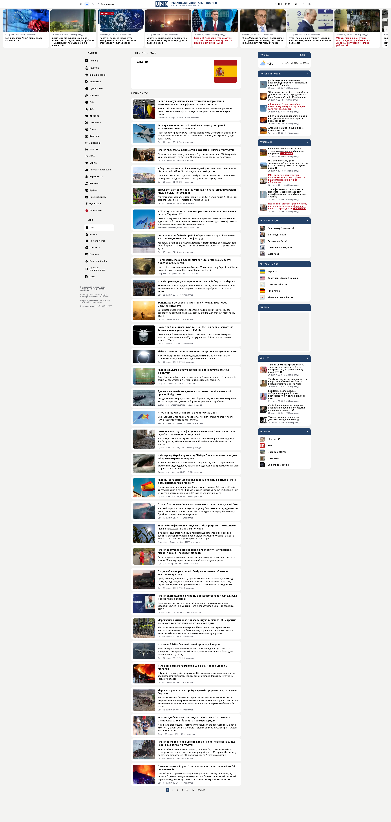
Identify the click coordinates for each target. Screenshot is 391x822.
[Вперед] (387, 29)
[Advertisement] (284, 332)
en (303, 3)
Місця (153, 53)
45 (192, 789)
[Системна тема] (87, 4)
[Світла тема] (81, 4)
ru (309, 3)
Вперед (201, 789)
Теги (143, 53)
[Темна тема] (93, 4)
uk (296, 3)
